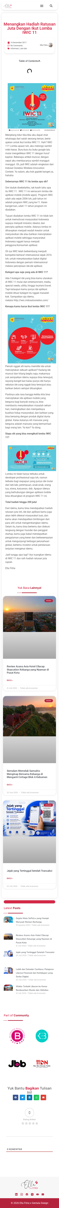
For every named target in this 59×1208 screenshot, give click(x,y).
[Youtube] (37, 1194)
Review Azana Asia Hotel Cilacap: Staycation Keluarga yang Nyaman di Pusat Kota (28, 669)
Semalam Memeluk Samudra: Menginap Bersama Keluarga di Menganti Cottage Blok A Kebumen (27, 774)
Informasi (14, 48)
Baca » (10, 680)
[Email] (43, 1194)
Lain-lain (23, 48)
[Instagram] (21, 1194)
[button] (41, 5)
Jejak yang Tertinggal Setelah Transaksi (29, 870)
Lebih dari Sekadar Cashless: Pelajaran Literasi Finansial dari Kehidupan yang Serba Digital (35, 973)
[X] (32, 1194)
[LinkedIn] (16, 1194)
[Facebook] (27, 1194)
